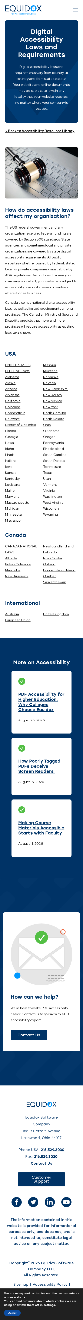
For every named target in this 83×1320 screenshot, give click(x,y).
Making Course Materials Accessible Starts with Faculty (41, 828)
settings (49, 1305)
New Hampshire (55, 389)
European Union (17, 620)
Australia (12, 614)
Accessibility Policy (50, 1284)
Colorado (12, 407)
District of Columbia (20, 425)
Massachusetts (17, 502)
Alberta (11, 558)
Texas (48, 472)
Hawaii (10, 442)
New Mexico (52, 401)
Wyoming (50, 514)
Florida (10, 431)
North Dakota (53, 419)
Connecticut (15, 413)
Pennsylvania (53, 442)
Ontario (49, 564)
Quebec (49, 576)
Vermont (50, 484)
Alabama (12, 377)
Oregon (49, 437)
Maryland (12, 496)
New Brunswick (16, 576)
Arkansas (12, 395)
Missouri (49, 365)
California (12, 401)
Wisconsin (51, 508)
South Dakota (54, 460)
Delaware (12, 419)
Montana (50, 371)
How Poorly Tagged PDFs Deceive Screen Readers (39, 766)
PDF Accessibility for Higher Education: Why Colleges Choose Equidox (41, 702)
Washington (52, 496)
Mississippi (13, 520)
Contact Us (28, 1035)
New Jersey (52, 395)
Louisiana (12, 484)
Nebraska (51, 377)
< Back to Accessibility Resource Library (39, 131)
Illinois (9, 454)
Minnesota (13, 514)
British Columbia (18, 564)
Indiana (11, 460)
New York (50, 407)
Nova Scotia (52, 558)
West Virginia (53, 502)
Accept (12, 1313)
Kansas (10, 472)
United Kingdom (56, 614)
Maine (10, 490)
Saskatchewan (54, 582)
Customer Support (47, 1180)
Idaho (9, 448)
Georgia (11, 437)
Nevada (49, 383)
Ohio (47, 425)
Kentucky (12, 478)
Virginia (49, 490)
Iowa (8, 466)
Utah (47, 478)
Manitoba (12, 570)
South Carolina (54, 454)
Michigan (12, 508)
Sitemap (21, 1284)
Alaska (10, 383)
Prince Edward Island (59, 570)
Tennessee (52, 466)
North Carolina (54, 413)
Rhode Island (53, 448)
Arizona (11, 389)
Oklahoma (51, 431)
